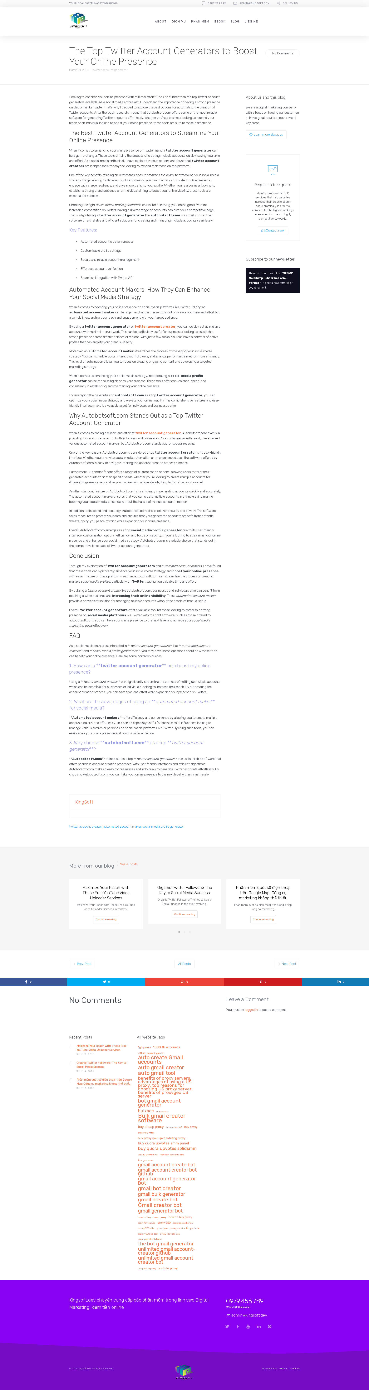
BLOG (234, 21)
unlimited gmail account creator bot (165, 1260)
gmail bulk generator (161, 1194)
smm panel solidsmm (150, 1239)
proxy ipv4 (162, 1228)
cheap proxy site (148, 1154)
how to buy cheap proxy (152, 1217)
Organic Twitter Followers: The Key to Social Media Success (184, 890)
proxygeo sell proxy (183, 1223)
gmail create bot (158, 1200)
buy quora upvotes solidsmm (167, 1148)
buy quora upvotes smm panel (163, 1143)
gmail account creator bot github (167, 1172)
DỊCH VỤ (179, 21)
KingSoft (84, 802)
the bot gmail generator (166, 1244)
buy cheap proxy (151, 1127)
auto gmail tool (156, 1073)
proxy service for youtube (184, 1228)
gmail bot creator (159, 1188)
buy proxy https (146, 1133)
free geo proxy (145, 1160)
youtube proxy (168, 1268)
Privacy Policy (269, 1368)
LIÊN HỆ (251, 21)
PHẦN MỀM (200, 21)
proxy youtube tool (148, 1234)
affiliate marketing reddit (151, 1053)
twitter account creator (155, 326)
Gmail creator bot (160, 1205)
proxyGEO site (146, 1228)
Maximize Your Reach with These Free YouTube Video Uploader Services (106, 892)
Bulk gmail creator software (161, 1118)
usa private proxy (147, 1268)
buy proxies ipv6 (174, 1127)
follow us (290, 3)
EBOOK (219, 21)
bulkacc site (162, 1112)
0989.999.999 (217, 3)
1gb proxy (144, 1047)
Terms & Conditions (289, 1368)
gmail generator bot (160, 1211)
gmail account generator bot (167, 1181)
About (161, 21)
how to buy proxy (180, 1217)
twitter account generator (110, 70)
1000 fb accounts (166, 1047)
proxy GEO (164, 1222)
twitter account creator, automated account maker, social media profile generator (126, 826)
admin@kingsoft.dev (254, 3)
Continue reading (106, 919)
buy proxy (190, 1127)
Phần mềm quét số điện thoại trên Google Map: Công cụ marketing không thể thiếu (263, 892)
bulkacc (146, 1111)
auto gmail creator (161, 1067)
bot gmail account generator (159, 1103)
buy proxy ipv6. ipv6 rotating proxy (161, 1138)
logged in (251, 1010)
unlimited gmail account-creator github (166, 1251)
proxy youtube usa (170, 1234)
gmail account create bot (166, 1165)
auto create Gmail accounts (160, 1060)
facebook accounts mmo (172, 1155)
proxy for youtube (146, 1223)
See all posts (129, 864)
